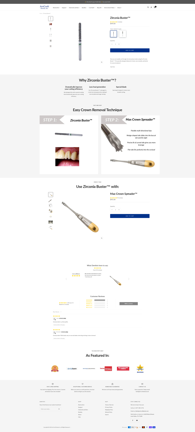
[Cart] (154, 7)
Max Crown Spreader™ (123, 193)
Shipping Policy (109, 409)
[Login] (151, 7)
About (79, 414)
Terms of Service (109, 404)
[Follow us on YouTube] (137, 420)
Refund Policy (108, 412)
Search (107, 414)
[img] (97, 268)
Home (41, 13)
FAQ (79, 417)
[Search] (148, 7)
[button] (113, 22)
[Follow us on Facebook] (133, 420)
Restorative (81, 404)
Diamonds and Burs (83, 409)
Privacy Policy (108, 407)
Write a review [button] (129, 303)
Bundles (80, 412)
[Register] (59, 409)
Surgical (80, 407)
